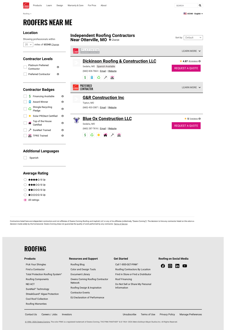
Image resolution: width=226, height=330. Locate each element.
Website (112, 70)
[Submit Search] (200, 5)
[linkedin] (177, 266)
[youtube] (184, 266)
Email (103, 70)
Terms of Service (120, 224)
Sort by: (179, 37)
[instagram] (170, 266)
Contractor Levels (38, 58)
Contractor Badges (38, 89)
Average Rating (35, 173)
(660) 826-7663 (90, 70)
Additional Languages (41, 151)
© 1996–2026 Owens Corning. (37, 322)
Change (55, 44)
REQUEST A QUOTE (186, 68)
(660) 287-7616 (90, 128)
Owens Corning (26, 5)
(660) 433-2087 (90, 107)
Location (30, 32)
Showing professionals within (39, 39)
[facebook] (163, 266)
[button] (58, 67)
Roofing (26, 13)
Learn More (189, 50)
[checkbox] (25, 200)
